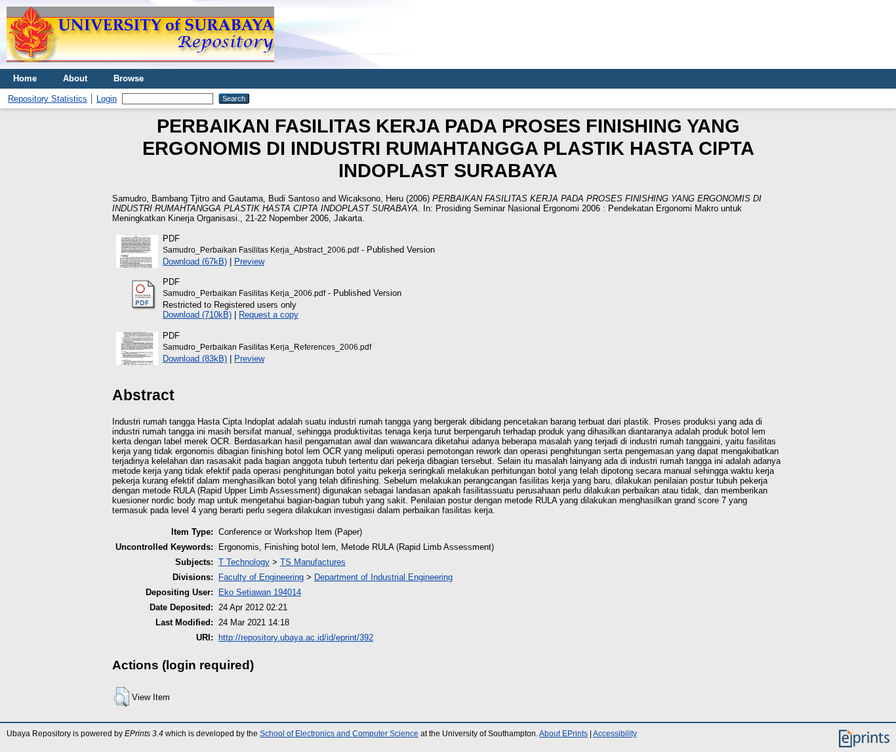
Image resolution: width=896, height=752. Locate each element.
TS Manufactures (313, 562)
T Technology (244, 562)
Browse (128, 78)
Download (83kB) (195, 359)
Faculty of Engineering (261, 577)
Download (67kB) (195, 261)
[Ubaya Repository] (140, 66)
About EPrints (563, 734)
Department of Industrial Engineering (383, 577)
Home (25, 78)
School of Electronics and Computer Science (339, 734)
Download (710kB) (197, 315)
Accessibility (615, 734)
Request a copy (268, 315)
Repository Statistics (47, 99)
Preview (249, 261)
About (75, 78)
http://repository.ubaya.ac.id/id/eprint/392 (295, 637)
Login (106, 99)
